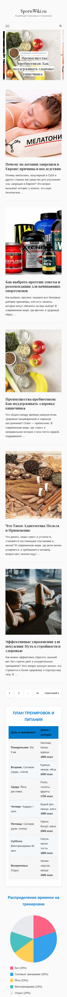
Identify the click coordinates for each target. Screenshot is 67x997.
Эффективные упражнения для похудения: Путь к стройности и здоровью (32, 646)
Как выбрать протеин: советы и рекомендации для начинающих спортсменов (32, 286)
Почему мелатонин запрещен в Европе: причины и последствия (43, 68)
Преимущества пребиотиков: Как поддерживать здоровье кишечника (30, 403)
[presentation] (5, 55)
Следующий (50, 693)
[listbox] (33, 55)
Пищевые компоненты (44, 58)
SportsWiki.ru (34, 11)
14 (38, 693)
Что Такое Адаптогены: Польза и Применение (32, 527)
